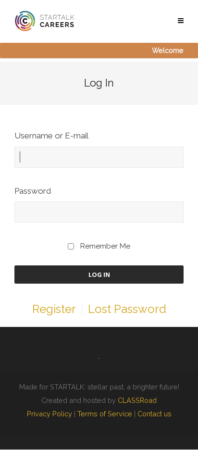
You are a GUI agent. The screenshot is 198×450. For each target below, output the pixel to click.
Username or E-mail (51, 135)
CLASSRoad (137, 400)
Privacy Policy (49, 414)
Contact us (154, 414)
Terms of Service (104, 414)
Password (32, 191)
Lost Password (127, 309)
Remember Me (105, 246)
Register (54, 309)
